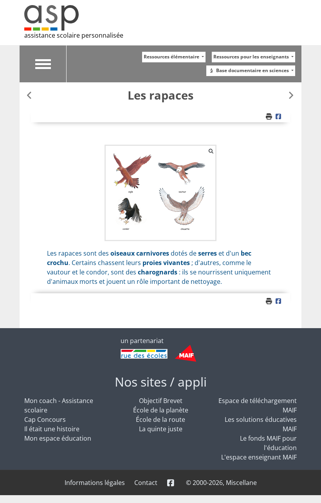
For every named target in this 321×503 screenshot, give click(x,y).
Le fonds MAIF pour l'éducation (268, 443)
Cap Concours (45, 419)
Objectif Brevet (160, 400)
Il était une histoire (51, 429)
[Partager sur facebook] (279, 116)
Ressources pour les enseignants (251, 56)
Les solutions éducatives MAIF (261, 424)
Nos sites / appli (161, 381)
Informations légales (95, 482)
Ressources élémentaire (172, 56)
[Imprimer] (270, 116)
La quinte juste (160, 429)
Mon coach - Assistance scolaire (58, 405)
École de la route (160, 419)
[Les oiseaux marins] (291, 95)
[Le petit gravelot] (30, 95)
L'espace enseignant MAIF (259, 457)
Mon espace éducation (57, 438)
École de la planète (160, 410)
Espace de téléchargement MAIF (257, 405)
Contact (145, 482)
